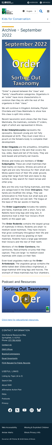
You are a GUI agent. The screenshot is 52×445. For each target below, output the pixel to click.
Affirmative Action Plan (12, 390)
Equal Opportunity (10, 358)
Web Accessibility (9, 427)
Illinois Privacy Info (32, 432)
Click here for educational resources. (20, 319)
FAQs (4, 394)
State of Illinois (29, 439)
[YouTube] (24, 410)
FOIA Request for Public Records (16, 363)
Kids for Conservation (16, 18)
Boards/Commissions (11, 354)
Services (46, 2)
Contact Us (6, 345)
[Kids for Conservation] (47, 19)
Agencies (34, 2)
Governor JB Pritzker (10, 439)
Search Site (7, 380)
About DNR (6, 385)
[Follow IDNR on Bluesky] (39, 410)
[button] (26, 299)
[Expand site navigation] (48, 11)
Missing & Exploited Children (36, 427)
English (29, 11)
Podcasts (6, 399)
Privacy (5, 403)
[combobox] (31, 11)
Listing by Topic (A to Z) (12, 376)
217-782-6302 (14, 340)
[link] (10, 410)
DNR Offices (7, 349)
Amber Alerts (7, 432)
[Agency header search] (41, 11)
